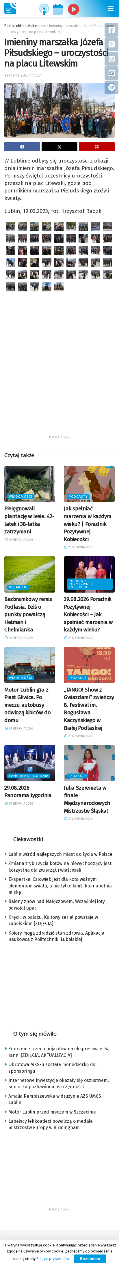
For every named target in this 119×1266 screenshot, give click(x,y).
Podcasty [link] (78, 497)
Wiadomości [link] (20, 497)
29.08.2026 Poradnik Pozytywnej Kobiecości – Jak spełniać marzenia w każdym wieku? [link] (88, 614)
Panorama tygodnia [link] (29, 776)
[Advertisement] (59, 373)
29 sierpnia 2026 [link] (20, 539)
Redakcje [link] (18, 587)
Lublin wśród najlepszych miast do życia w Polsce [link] (60, 854)
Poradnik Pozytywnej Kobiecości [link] (80, 584)
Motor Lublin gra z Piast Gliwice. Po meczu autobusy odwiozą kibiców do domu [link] (27, 704)
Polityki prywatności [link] (53, 1259)
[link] (10, 8)
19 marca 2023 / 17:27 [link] (22, 75)
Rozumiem (90, 1259)
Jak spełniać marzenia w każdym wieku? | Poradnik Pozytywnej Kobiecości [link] (87, 523)
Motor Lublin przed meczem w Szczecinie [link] (52, 1112)
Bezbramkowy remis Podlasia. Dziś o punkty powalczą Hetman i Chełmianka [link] (28, 614)
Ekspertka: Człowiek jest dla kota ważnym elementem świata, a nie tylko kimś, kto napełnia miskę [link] (60, 886)
